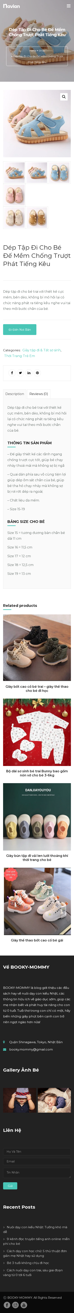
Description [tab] (14, 394)
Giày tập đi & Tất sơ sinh (41, 350)
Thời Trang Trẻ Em (19, 356)
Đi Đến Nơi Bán (20, 330)
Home (32, 50)
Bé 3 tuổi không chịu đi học (28, 1263)
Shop (42, 50)
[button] (64, 96)
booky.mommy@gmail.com (31, 1049)
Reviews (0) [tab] (38, 394)
